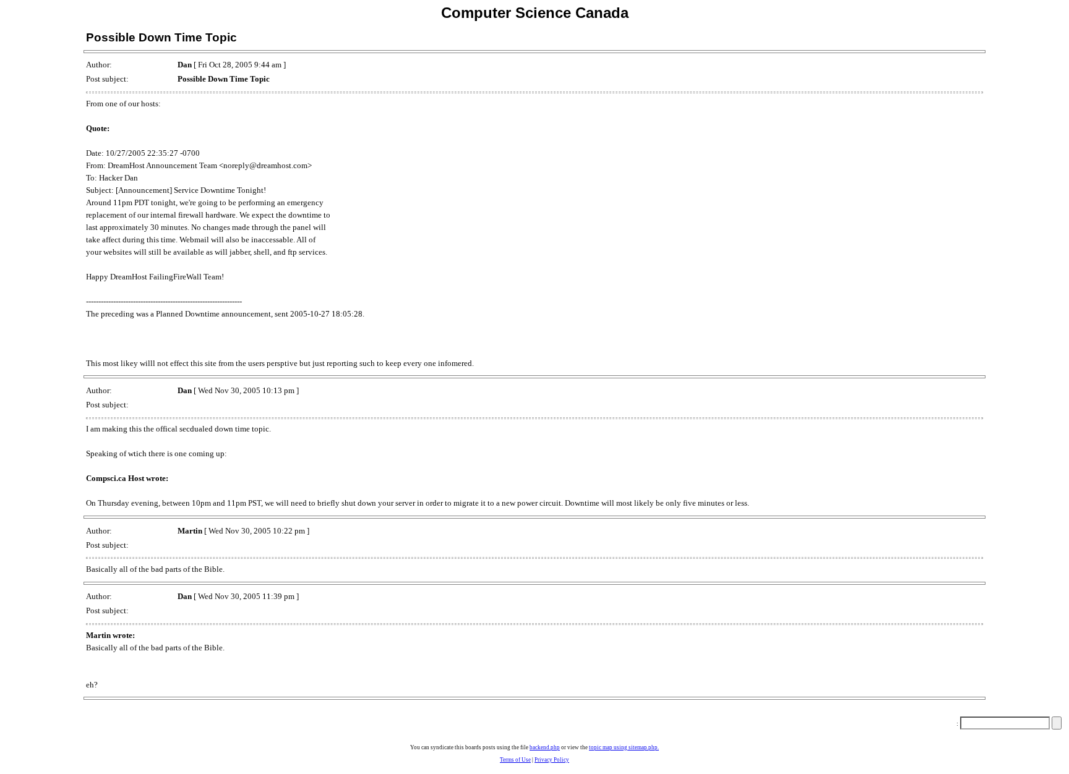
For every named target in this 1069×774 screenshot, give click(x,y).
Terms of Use (515, 760)
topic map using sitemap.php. (624, 747)
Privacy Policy (551, 760)
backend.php (545, 747)
